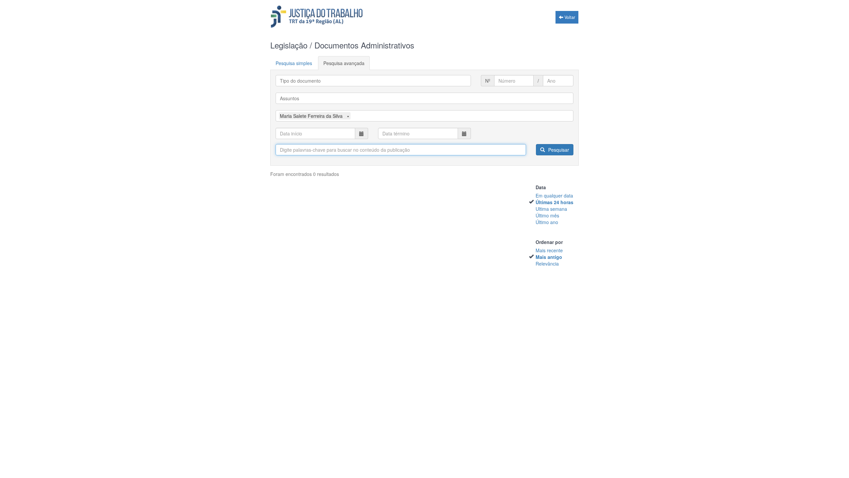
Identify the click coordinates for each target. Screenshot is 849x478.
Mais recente (549, 250)
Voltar (569, 17)
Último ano (547, 222)
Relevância (547, 263)
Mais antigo (549, 257)
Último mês (547, 215)
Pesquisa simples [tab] (294, 63)
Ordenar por (549, 242)
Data (541, 187)
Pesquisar (558, 149)
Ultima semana (551, 208)
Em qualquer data (554, 195)
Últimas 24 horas (554, 202)
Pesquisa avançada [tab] (343, 63)
